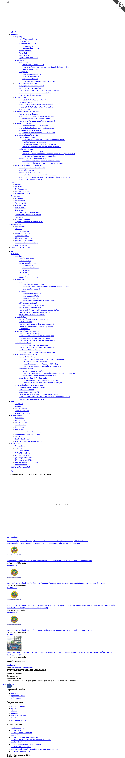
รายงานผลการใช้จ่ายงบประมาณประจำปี (32, 95)
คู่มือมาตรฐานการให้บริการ (31, 76)
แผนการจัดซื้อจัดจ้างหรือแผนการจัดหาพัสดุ (33, 100)
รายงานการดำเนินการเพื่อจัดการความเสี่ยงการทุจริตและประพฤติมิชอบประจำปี (48, 154)
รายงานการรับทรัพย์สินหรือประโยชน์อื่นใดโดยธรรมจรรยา (41, 147)
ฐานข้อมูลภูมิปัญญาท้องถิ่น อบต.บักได (28, 215)
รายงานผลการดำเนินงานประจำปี (33, 65)
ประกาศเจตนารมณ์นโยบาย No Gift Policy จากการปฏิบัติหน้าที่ (43, 140)
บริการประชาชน (16, 224)
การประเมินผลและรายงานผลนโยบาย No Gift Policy (40, 144)
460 (8, 537)
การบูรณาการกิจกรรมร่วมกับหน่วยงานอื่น (29, 222)
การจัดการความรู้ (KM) (22, 194)
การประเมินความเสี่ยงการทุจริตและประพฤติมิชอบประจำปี (41, 161)
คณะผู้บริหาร (19, 184)
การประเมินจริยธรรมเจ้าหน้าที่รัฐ (29, 172)
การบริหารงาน (19, 60)
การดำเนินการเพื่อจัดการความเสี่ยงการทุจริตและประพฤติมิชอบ (43, 163)
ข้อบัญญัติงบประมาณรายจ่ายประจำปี (31, 86)
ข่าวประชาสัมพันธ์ (16, 196)
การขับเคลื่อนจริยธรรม (26, 170)
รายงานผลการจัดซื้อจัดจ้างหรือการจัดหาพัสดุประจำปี (36, 105)
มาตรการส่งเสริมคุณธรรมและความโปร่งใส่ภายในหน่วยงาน (38, 175)
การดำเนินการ (23, 62)
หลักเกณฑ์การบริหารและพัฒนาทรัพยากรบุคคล (34, 119)
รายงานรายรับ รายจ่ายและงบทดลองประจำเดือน (35, 93)
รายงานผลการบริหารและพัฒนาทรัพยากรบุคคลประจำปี (37, 121)
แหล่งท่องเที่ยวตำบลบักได (27, 44)
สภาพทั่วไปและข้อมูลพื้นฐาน (28, 39)
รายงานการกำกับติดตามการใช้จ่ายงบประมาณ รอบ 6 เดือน (39, 90)
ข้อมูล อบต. (15, 34)
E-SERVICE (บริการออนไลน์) (20, 247)
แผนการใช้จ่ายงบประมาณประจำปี (26, 83)
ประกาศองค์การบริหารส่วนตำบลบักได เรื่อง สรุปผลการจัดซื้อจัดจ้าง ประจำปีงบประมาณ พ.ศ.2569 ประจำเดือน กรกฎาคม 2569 (49, 561)
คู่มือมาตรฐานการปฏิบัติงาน (31, 74)
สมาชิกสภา (18, 187)
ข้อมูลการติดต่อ (20, 226)
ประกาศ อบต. (19, 198)
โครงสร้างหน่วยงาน (25, 51)
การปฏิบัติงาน (23, 72)
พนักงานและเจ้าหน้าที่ (22, 191)
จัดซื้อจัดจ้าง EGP (21, 203)
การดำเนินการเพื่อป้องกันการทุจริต (26, 135)
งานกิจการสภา (20, 201)
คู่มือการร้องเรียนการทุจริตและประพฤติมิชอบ (33, 126)
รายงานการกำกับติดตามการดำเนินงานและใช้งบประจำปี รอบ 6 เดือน (45, 67)
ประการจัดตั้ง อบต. (25, 41)
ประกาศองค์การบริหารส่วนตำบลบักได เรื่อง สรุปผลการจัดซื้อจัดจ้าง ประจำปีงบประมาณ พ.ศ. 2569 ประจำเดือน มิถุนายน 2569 (49, 630)
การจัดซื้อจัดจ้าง (20, 97)
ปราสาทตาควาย (27, 46)
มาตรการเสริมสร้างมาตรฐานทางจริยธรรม (29, 165)
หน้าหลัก (14, 32)
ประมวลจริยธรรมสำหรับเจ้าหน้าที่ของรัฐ (32, 168)
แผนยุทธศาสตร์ (24, 55)
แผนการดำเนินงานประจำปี (31, 69)
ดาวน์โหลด (14, 537)
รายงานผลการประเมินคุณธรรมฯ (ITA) (31, 179)
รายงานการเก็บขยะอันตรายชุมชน (30, 212)
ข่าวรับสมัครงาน (20, 208)
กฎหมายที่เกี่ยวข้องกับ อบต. (28, 58)
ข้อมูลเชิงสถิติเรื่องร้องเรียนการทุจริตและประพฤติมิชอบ (37, 133)
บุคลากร (13, 182)
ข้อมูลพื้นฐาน (19, 37)
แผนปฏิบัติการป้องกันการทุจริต (32, 151)
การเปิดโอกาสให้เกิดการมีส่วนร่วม (30, 130)
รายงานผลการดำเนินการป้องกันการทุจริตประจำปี (39, 156)
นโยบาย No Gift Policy (27, 137)
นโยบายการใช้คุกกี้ (21, 245)
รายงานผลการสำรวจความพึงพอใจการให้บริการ (38, 81)
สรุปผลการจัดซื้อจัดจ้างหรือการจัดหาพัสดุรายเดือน (36, 107)
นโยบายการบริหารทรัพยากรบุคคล (30, 114)
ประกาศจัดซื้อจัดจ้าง (25, 102)
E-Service (18, 229)
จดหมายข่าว (19, 217)
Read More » (12, 565)
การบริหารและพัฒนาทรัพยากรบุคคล (27, 112)
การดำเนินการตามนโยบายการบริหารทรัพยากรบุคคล (36, 116)
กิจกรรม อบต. (19, 210)
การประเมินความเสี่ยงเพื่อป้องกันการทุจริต (33, 158)
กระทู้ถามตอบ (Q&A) (22, 236)
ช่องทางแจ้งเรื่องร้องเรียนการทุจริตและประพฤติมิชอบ (36, 128)
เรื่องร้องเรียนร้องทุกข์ (22, 219)
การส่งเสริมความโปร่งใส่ (23, 123)
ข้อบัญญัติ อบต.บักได (22, 233)
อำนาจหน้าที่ (23, 53)
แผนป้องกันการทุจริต (26, 149)
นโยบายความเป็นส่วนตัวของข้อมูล (26, 243)
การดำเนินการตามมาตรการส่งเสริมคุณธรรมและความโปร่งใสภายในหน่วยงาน (44, 177)
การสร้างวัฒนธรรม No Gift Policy (34, 142)
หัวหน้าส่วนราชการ (21, 189)
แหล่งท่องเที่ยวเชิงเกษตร (30, 48)
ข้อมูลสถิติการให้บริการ (30, 79)
